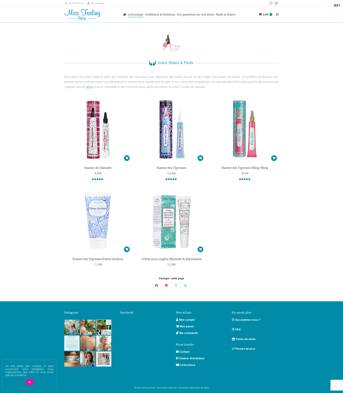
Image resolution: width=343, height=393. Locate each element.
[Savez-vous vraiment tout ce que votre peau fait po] (87, 343)
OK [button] (29, 382)
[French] (338, 5)
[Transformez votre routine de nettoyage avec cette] (87, 359)
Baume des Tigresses (171, 168)
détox (89, 87)
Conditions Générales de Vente (193, 387)
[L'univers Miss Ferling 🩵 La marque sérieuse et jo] (71, 343)
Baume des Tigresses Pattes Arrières (98, 259)
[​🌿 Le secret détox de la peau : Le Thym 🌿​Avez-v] (103, 327)
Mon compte (97, 3)
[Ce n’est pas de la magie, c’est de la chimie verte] (103, 359)
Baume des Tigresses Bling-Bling (245, 168)
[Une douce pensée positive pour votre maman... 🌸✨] (87, 327)
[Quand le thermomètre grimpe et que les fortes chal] (71, 327)
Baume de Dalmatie (97, 168)
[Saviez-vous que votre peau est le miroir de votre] (71, 359)
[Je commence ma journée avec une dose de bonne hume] (103, 343)
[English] (335, 5)
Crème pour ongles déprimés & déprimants (171, 259)
